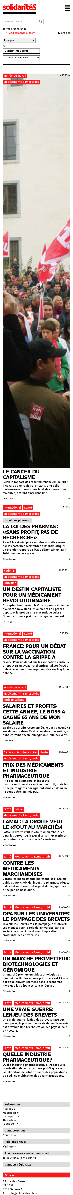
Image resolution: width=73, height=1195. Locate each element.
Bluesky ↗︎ (9, 1109)
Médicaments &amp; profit (21, 82)
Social (19, 809)
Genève (10, 1175)
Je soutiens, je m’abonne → (21, 1158)
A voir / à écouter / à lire (20, 752)
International (12, 507)
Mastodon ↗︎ (11, 1113)
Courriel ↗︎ (9, 1135)
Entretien (10, 583)
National (9, 570)
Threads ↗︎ (9, 1120)
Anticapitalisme (14, 699)
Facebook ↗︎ (10, 1123)
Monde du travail (15, 75)
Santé (28, 507)
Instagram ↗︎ (11, 1116)
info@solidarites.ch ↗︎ (23, 1193)
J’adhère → (9, 1146)
